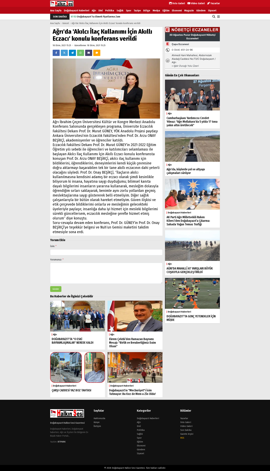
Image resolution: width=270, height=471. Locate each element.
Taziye (137, 10)
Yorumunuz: (57, 259)
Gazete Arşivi (186, 434)
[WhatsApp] (80, 53)
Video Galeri (197, 3)
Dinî (100, 10)
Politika (109, 10)
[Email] (88, 53)
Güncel (65, 23)
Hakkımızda (99, 418)
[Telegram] (72, 53)
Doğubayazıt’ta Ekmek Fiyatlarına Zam (95, 16)
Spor (128, 10)
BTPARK (62, 441)
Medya (156, 10)
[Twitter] (64, 53)
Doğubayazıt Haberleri (76, 10)
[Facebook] (56, 53)
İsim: (53, 246)
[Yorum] (96, 53)
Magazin (189, 10)
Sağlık (120, 10)
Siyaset (212, 10)
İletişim (97, 426)
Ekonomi (177, 10)
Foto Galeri (178, 3)
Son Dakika (185, 430)
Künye (97, 422)
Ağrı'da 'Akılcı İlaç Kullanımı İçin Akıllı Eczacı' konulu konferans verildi (106, 23)
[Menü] (218, 17)
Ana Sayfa (55, 10)
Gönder (55, 289)
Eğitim (165, 10)
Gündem (200, 10)
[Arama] (213, 17)
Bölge (146, 10)
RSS (182, 437)
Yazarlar (215, 3)
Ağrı (94, 10)
